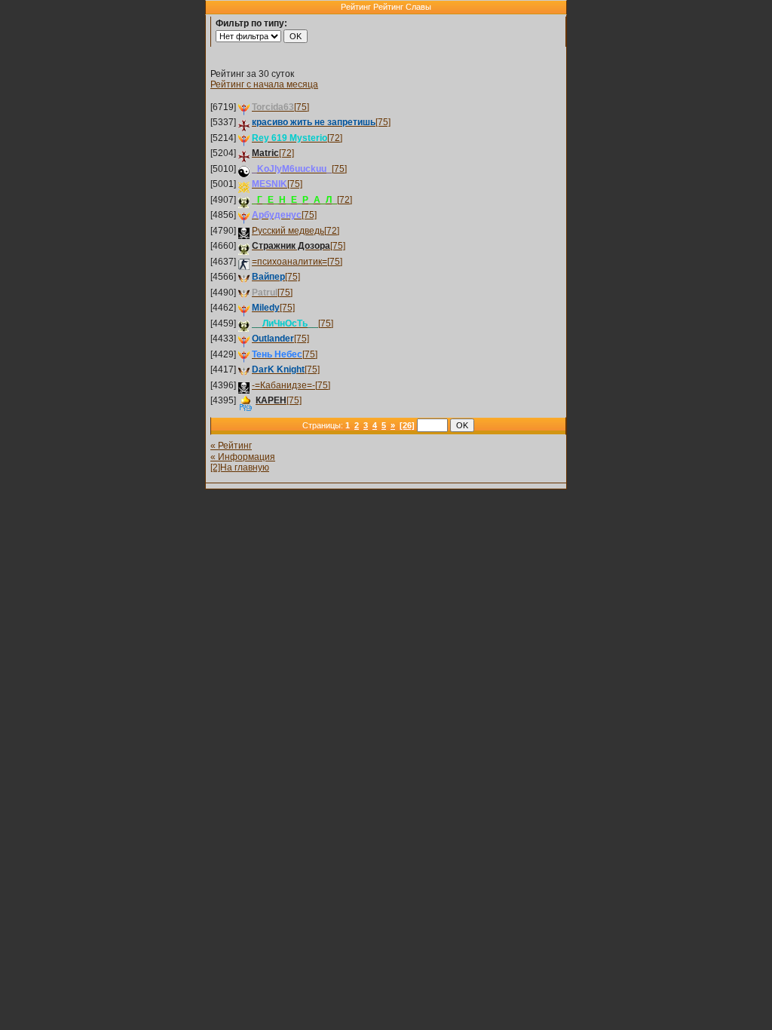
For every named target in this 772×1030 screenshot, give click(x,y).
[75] (280, 107)
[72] (297, 138)
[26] (407, 425)
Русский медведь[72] (295, 230)
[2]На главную (239, 467)
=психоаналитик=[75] (297, 261)
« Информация (242, 457)
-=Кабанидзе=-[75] (291, 385)
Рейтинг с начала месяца (264, 84)
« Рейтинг (231, 445)
